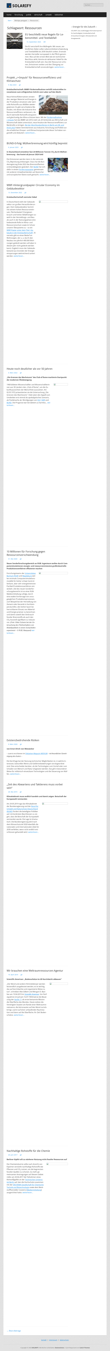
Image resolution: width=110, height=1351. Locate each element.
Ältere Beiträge (14, 1331)
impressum (53, 1340)
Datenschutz (59, 1348)
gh (20, 85)
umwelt (49, 15)
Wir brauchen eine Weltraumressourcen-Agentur (35, 970)
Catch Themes (85, 1348)
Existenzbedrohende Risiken (23, 740)
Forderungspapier (26, 169)
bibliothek (59, 15)
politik (28, 15)
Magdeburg (27, 576)
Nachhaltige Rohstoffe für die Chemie (28, 1150)
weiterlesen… (59, 67)
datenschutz (64, 1340)
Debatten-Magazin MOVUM (36, 753)
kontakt (44, 1340)
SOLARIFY (21, 5)
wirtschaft (38, 15)
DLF (38, 400)
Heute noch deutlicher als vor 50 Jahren (29, 368)
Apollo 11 (18, 999)
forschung (19, 15)
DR (45, 42)
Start (10, 20)
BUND (36, 167)
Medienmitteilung (34, 1190)
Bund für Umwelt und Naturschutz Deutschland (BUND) (22, 809)
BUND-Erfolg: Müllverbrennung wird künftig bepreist (37, 143)
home (9, 15)
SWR (43, 400)
